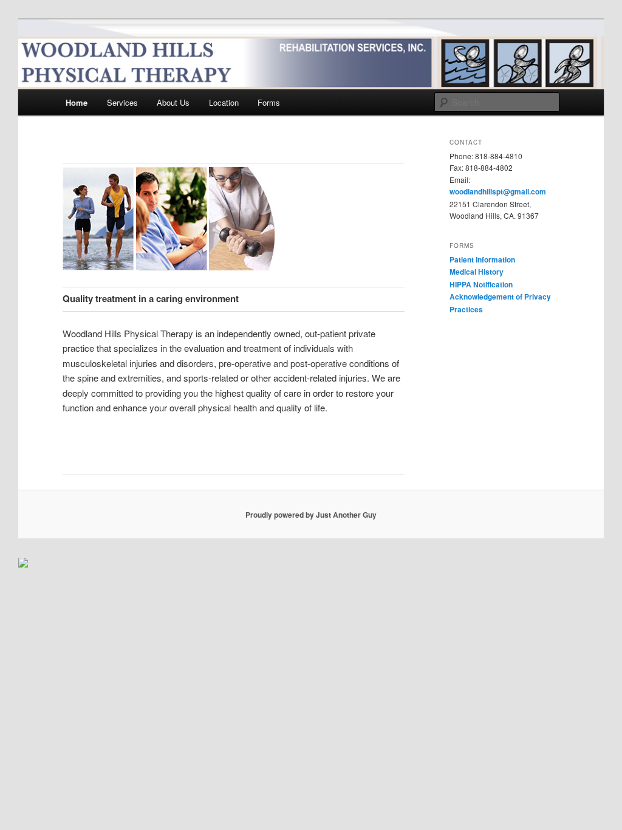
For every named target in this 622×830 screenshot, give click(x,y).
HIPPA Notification (481, 284)
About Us (173, 102)
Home (76, 102)
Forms (269, 102)
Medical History (476, 271)
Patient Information (482, 259)
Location (224, 102)
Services (122, 102)
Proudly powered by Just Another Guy (311, 514)
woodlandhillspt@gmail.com (497, 191)
